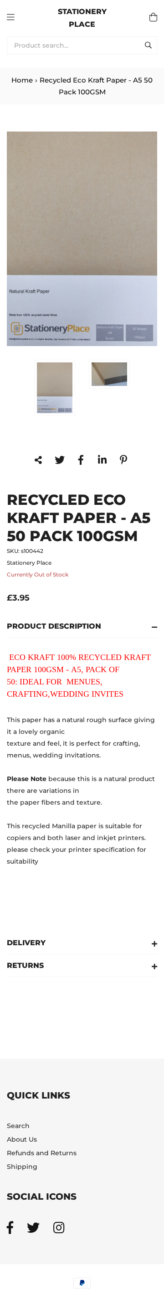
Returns (25, 965)
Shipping (22, 1166)
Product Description (54, 626)
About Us (22, 1139)
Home (22, 80)
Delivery (26, 942)
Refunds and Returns (42, 1153)
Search (18, 1126)
